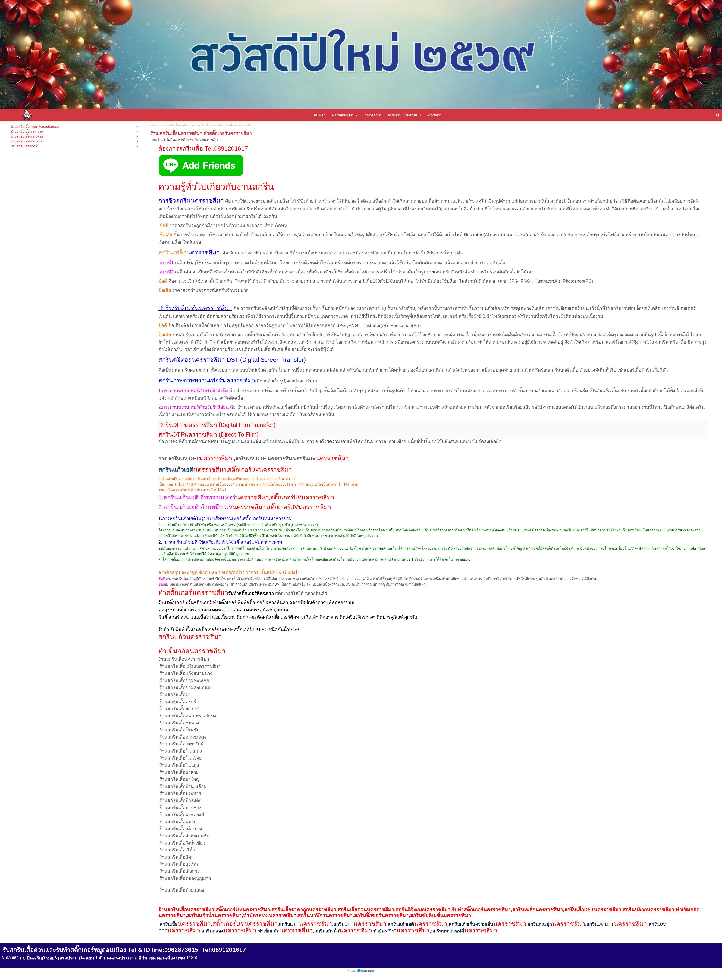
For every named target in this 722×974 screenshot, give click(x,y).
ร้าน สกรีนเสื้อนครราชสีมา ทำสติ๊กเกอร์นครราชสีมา (188, 139)
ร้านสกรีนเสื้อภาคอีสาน (176, 125)
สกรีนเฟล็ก (172, 252)
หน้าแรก (155, 125)
